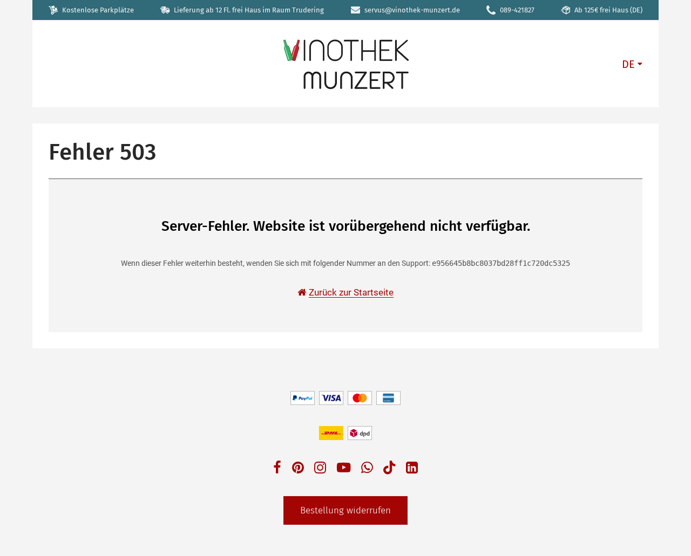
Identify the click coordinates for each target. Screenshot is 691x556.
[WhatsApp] (367, 468)
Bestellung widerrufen (345, 510)
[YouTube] (344, 468)
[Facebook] (277, 468)
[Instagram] (320, 468)
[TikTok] (389, 470)
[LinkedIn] (412, 468)
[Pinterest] (298, 468)
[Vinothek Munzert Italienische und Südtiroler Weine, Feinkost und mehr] (345, 63)
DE (628, 64)
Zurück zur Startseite (351, 292)
